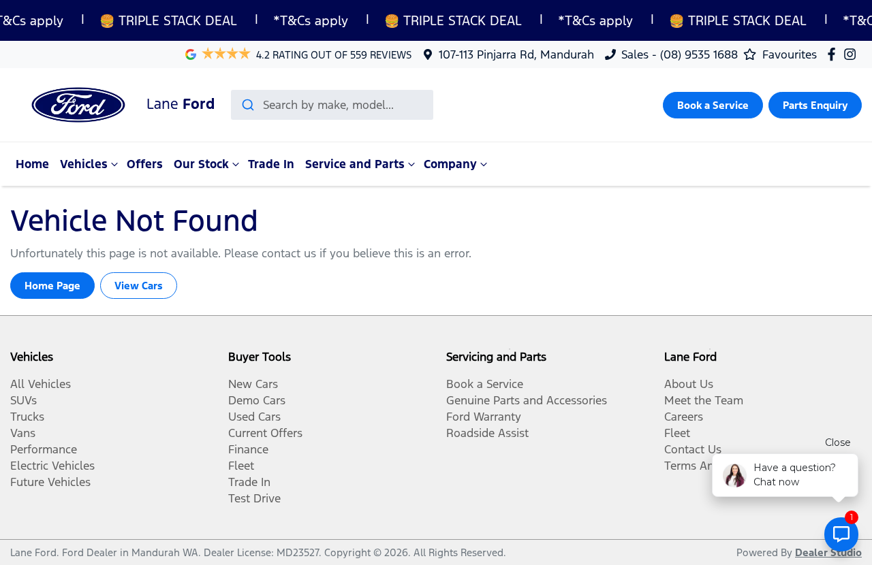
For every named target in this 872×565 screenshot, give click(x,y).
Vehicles (84, 164)
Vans (22, 432)
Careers (683, 416)
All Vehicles (40, 383)
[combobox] (332, 105)
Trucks (27, 416)
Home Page (52, 285)
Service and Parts (355, 164)
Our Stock (201, 164)
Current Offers (265, 432)
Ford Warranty (483, 416)
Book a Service (713, 105)
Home (32, 164)
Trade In (271, 164)
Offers (145, 164)
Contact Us (692, 449)
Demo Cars (256, 400)
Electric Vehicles (52, 465)
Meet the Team (703, 400)
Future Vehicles (50, 481)
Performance (43, 449)
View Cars (138, 285)
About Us (688, 383)
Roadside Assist (487, 432)
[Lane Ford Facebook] (834, 54)
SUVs (23, 400)
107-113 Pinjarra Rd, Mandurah (516, 54)
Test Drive (254, 498)
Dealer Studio (828, 552)
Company (450, 164)
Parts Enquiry (815, 105)
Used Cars (254, 416)
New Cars (253, 383)
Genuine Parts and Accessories (526, 400)
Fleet (241, 465)
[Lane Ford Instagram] (852, 54)
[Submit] (247, 105)
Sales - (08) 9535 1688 (679, 54)
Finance (248, 449)
